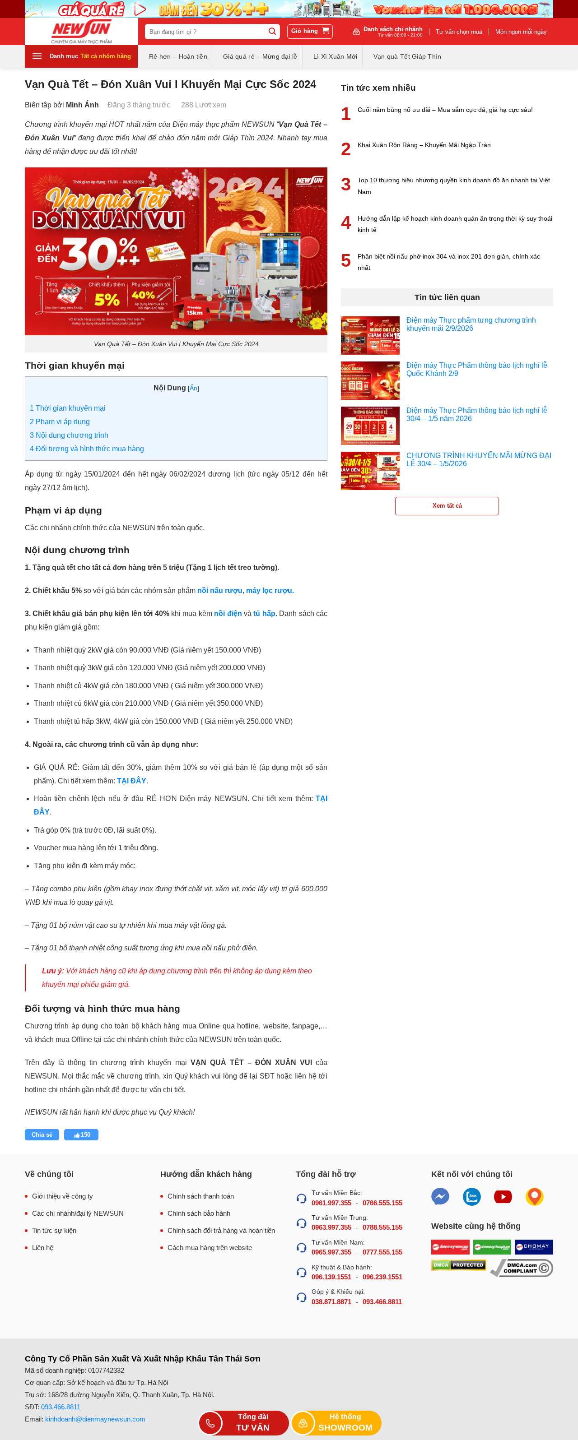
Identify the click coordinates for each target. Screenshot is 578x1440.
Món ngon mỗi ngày (521, 31)
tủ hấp (264, 613)
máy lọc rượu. (270, 590)
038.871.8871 (331, 1302)
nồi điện (228, 613)
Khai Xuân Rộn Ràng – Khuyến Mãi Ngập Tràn (424, 144)
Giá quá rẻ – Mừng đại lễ (260, 56)
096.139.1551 (331, 1277)
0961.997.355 (331, 1203)
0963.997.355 (331, 1227)
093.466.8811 (382, 1302)
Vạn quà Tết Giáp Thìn (407, 56)
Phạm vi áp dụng (60, 422)
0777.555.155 (382, 1252)
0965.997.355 (331, 1252)
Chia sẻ (42, 1134)
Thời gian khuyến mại (68, 408)
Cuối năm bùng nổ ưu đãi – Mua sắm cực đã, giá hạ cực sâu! (445, 109)
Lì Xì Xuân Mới (335, 56)
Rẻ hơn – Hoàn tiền (178, 56)
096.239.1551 (382, 1277)
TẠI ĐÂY (131, 781)
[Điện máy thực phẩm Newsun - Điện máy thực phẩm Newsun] (81, 31)
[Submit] (272, 31)
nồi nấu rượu (219, 590)
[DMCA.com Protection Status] (458, 1268)
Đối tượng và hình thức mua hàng (87, 449)
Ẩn (193, 388)
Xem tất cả (447, 505)
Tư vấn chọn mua (459, 31)
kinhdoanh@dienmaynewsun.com (95, 1419)
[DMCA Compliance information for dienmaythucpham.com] (521, 1268)
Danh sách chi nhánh (393, 31)
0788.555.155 (382, 1227)
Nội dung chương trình (69, 435)
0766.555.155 (382, 1203)
